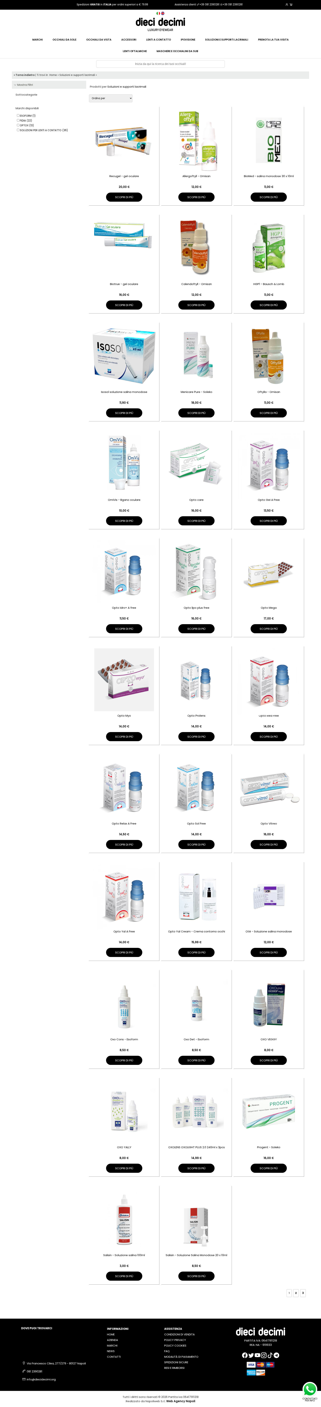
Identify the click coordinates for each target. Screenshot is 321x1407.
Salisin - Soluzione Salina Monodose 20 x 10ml (196, 1255)
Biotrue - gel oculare (124, 284)
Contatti (114, 1357)
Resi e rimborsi (174, 1368)
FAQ (167, 1351)
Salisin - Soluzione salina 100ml (124, 1255)
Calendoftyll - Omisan (196, 284)
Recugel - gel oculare (124, 176)
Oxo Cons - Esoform (124, 1039)
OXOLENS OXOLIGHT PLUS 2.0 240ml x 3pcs (196, 1147)
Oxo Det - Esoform (196, 1039)
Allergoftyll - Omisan (196, 176)
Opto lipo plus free (196, 608)
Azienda (112, 1340)
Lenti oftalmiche (135, 51)
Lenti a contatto (158, 39)
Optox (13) (27, 125)
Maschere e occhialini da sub (177, 51)
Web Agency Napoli (180, 1401)
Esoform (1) (27, 116)
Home (53, 75)
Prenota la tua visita (273, 39)
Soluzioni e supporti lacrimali (226, 39)
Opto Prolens (196, 716)
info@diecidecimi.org (41, 1379)
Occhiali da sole (64, 39)
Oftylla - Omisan (268, 392)
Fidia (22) (26, 120)
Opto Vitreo (269, 823)
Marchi (37, 39)
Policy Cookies (175, 1345)
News (111, 1351)
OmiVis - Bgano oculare (124, 500)
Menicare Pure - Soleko (196, 392)
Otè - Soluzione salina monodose (269, 931)
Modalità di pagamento (181, 1357)
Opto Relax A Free (124, 823)
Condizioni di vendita (179, 1334)
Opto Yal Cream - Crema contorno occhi (196, 931)
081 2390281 (34, 1371)
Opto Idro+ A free (124, 608)
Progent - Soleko (268, 1147)
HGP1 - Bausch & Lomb (268, 284)
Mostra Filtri (25, 85)
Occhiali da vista (98, 39)
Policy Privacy (175, 1340)
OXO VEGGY (269, 1039)
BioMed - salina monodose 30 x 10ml (269, 176)
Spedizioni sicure (176, 1362)
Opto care (196, 500)
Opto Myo (124, 716)
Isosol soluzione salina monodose (124, 392)
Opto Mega (269, 608)
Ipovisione (188, 39)
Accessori (128, 39)
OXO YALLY (124, 1147)
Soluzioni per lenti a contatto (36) (44, 130)
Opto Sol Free (196, 823)
